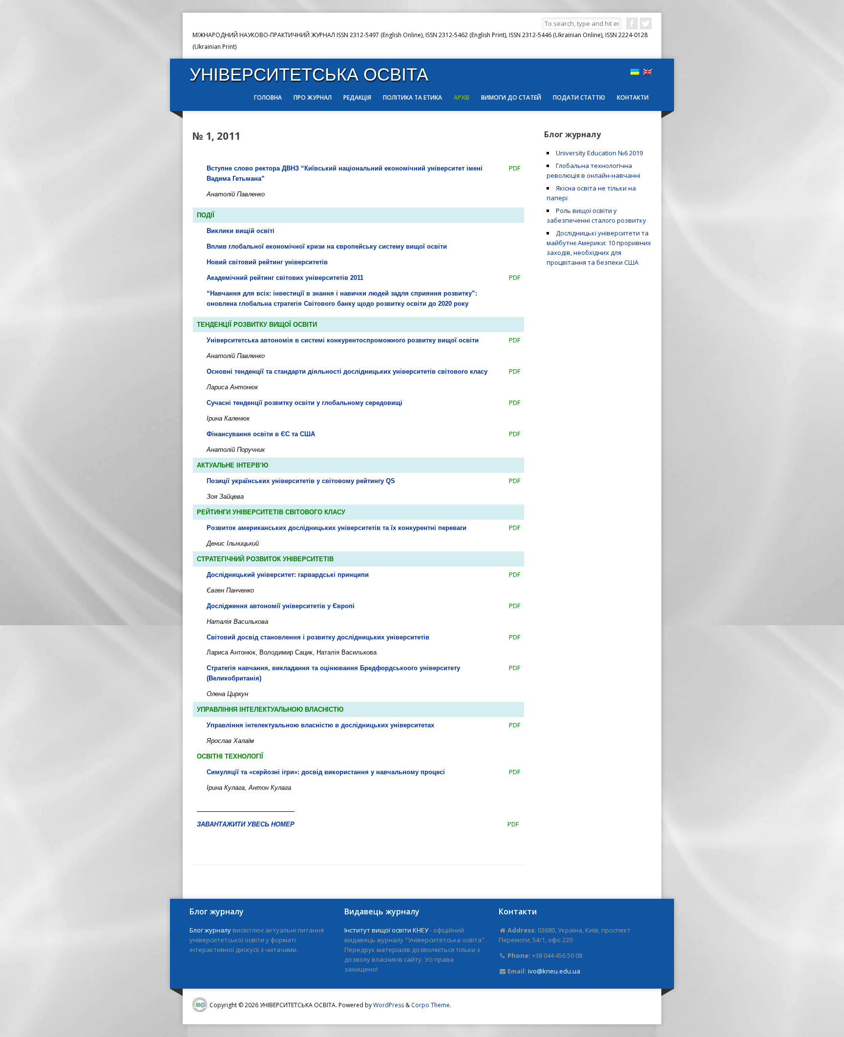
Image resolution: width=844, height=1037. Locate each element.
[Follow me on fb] (632, 23)
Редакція (357, 97)
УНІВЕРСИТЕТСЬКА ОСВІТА (309, 74)
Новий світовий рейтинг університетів (267, 262)
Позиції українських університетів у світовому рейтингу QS (301, 481)
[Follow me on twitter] (646, 23)
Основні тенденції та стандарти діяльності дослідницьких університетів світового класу (347, 371)
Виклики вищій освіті (240, 230)
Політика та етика (412, 97)
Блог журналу (210, 930)
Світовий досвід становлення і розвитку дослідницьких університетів (318, 637)
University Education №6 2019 (599, 152)
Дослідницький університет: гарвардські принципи (288, 574)
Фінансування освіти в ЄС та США (261, 434)
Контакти (633, 97)
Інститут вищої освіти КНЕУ (386, 930)
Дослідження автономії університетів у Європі (281, 606)
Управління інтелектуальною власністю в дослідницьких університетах (320, 725)
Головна (268, 97)
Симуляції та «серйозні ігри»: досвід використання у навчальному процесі (326, 772)
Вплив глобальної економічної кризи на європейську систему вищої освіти (327, 246)
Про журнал (313, 97)
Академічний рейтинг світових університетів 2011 (285, 277)
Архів (461, 97)
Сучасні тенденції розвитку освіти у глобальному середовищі (304, 402)
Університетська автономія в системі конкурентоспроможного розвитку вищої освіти (343, 340)
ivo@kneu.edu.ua (554, 971)
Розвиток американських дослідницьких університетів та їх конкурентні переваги (336, 527)
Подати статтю (579, 97)
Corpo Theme (430, 1004)
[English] (647, 72)
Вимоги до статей (511, 97)
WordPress (388, 1004)
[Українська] (635, 72)
